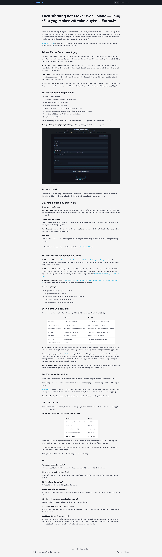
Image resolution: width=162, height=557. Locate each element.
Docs (122, 2)
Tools (127, 2)
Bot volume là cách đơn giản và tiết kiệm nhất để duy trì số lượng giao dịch (85, 260)
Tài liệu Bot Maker (86, 247)
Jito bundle (68, 354)
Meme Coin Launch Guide (81, 549)
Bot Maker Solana (48, 43)
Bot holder (45, 389)
